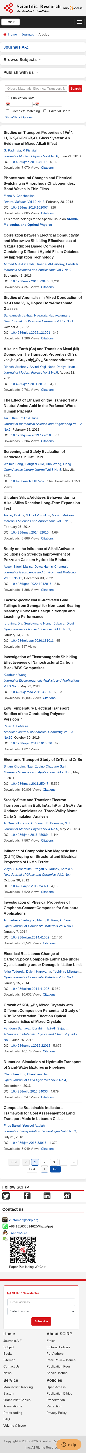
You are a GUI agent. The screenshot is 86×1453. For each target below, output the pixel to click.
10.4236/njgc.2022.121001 (30, 332)
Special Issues (57, 1373)
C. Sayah (37, 823)
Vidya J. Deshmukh (18, 869)
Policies (54, 1380)
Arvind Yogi (38, 367)
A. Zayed (65, 920)
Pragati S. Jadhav (46, 869)
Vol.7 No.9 (63, 270)
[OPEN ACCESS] (73, 8)
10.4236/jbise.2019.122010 (31, 435)
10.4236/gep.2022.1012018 (31, 584)
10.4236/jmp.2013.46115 (29, 162)
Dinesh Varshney (16, 367)
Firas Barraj (12, 1125)
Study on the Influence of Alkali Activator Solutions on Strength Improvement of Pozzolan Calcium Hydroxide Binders (39, 554)
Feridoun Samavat (17, 1028)
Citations (47, 167)
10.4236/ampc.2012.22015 (30, 1045)
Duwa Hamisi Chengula (51, 566)
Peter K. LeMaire (16, 726)
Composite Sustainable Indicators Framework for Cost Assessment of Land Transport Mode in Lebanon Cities (39, 1113)
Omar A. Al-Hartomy (50, 264)
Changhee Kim (14, 1074)
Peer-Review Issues (61, 1360)
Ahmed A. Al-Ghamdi (19, 264)
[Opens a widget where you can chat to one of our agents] (68, 1445)
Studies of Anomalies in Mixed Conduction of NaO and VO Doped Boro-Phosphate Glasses (43, 303)
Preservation (56, 1400)
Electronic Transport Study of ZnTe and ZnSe (43, 760)
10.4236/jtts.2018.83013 (29, 1143)
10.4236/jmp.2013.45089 (29, 835)
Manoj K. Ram (47, 920)
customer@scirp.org (24, 1220)
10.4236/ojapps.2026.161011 (32, 640)
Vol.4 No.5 (50, 829)
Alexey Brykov (14, 515)
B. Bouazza (54, 823)
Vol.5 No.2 (63, 521)
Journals (28, 34)
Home (12, 34)
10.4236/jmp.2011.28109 (29, 384)
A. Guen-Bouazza (16, 823)
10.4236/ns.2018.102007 (29, 207)
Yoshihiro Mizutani (66, 971)
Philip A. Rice (28, 418)
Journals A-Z (12, 1341)
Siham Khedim (14, 766)
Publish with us (19, 72)
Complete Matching (26, 111)
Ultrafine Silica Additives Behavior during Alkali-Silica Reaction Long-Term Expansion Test (42, 502)
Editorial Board (59, 111)
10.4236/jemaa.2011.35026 (31, 692)
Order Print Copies (17, 1400)
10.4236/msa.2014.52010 (30, 532)
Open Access (56, 1387)
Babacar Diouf (63, 623)
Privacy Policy (57, 1412)
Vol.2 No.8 (50, 372)
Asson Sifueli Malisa (18, 566)
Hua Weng (53, 464)
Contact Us (11, 1366)
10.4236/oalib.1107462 (27, 481)
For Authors (55, 1353)
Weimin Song (13, 464)
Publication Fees (59, 1366)
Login (11, 22)
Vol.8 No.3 (68, 1131)
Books (7, 1353)
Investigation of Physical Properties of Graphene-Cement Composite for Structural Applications (41, 907)
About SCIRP (59, 1334)
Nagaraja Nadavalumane (52, 315)
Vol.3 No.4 (58, 1080)
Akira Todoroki (14, 971)
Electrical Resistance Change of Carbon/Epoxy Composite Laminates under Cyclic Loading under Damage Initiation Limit (43, 959)
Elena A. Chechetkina (19, 196)
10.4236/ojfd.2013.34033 (29, 1091)
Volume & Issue (14, 1425)
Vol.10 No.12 (13, 578)
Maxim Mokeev (63, 515)
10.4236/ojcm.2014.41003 (30, 989)
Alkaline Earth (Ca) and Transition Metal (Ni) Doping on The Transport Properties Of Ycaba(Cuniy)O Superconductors (41, 354)
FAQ (6, 1419)
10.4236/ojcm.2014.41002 (30, 937)
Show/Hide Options (19, 117)
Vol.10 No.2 (36, 202)
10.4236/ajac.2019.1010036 (31, 743)
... (63, 1162)
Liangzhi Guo (34, 464)
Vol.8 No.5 (53, 469)
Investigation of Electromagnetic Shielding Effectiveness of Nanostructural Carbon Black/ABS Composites (40, 662)
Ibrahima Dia (13, 623)
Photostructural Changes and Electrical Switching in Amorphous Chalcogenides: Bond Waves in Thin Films (39, 183)
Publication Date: (23, 98)
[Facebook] (27, 1195)
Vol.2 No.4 (64, 874)
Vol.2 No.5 (63, 772)
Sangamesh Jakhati (18, 315)
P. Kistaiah (30, 150)
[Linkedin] (47, 1195)
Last (32, 1169)
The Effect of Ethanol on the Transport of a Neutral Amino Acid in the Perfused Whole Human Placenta (40, 405)
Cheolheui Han (38, 1074)
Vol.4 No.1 (66, 926)
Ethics (51, 1341)
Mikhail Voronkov (38, 515)
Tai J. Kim (11, 418)
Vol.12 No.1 (65, 321)
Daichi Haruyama (38, 971)
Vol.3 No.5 (11, 686)
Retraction (54, 1406)
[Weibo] (67, 1195)
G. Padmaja (12, 150)
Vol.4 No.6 (50, 156)
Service (10, 1380)
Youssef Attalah (33, 1125)
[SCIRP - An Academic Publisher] (32, 8)
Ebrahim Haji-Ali (43, 1028)
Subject (8, 1347)
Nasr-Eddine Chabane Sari (46, 766)
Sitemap (9, 1360)
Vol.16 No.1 (61, 629)
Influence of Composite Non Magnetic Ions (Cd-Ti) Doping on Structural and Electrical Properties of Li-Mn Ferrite (41, 856)
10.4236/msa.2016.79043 (30, 281)
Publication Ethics (59, 1393)
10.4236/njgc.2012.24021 (29, 886)
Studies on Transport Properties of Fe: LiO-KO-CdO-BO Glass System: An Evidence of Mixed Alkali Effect (38, 138)
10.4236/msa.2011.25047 (29, 783)
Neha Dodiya (57, 367)
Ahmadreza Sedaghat (19, 920)
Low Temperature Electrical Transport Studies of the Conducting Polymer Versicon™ (36, 713)
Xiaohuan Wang (15, 675)
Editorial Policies (58, 1347)
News (7, 1373)
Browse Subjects (21, 59)
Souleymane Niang (38, 623)
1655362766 (18, 1233)
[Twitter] (6, 1195)
